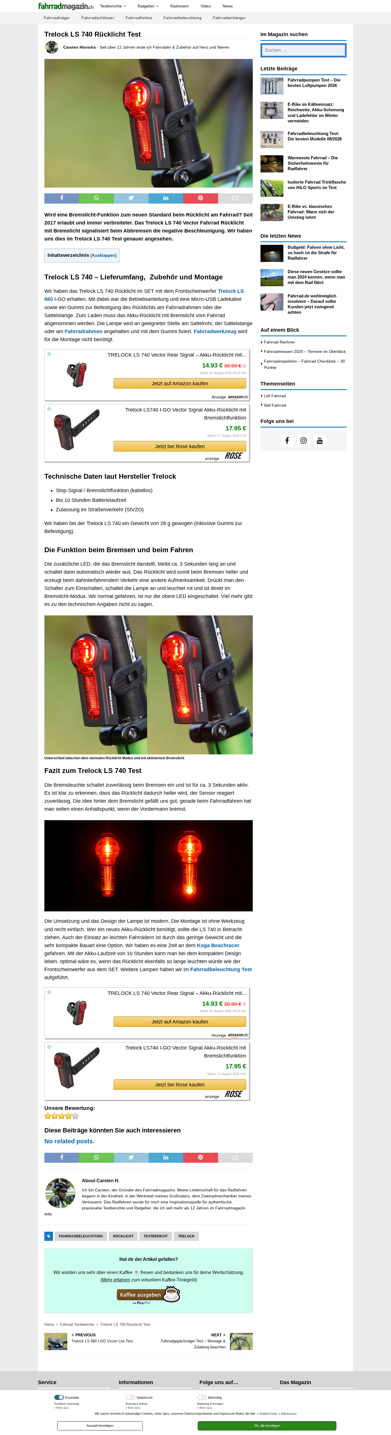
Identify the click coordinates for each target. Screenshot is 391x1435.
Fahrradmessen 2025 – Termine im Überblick (305, 351)
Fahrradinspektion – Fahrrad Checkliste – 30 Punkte (304, 364)
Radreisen (179, 6)
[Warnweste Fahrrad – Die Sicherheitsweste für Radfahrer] (271, 163)
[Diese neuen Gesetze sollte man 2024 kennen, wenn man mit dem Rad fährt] (271, 277)
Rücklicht (123, 1236)
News (228, 6)
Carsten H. (107, 1180)
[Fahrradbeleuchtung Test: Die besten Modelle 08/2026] (271, 139)
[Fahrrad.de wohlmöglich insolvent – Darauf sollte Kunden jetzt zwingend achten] (271, 302)
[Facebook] (287, 440)
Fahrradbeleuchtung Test (221, 969)
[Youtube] (320, 440)
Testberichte (111, 6)
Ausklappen (103, 255)
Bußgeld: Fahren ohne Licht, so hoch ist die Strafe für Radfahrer (316, 253)
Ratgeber (146, 6)
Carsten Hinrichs (79, 47)
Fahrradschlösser (98, 18)
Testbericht (156, 1236)
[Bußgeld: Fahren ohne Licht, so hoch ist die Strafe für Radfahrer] (271, 253)
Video (206, 6)
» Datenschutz (267, 1413)
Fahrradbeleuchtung (182, 18)
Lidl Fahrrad (275, 395)
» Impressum (287, 1413)
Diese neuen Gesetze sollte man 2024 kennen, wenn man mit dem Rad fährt (316, 277)
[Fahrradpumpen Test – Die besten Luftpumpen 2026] (271, 86)
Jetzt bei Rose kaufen (180, 446)
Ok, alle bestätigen (267, 1425)
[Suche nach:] (303, 50)
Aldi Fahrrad (275, 405)
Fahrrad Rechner (279, 342)
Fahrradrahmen (83, 331)
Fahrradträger (57, 18)
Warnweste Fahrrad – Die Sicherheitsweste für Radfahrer (313, 163)
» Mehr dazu (61, 1407)
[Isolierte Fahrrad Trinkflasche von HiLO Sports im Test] (271, 188)
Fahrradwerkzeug (215, 331)
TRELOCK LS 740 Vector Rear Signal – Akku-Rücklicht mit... (177, 355)
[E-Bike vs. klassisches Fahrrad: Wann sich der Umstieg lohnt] (271, 212)
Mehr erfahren (116, 1279)
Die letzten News (280, 236)
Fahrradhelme (139, 18)
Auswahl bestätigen (99, 1425)
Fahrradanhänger (229, 18)
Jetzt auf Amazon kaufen (180, 383)
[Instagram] (303, 440)
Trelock (186, 1236)
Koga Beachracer (218, 945)
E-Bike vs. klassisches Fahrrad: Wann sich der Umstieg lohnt (311, 212)
